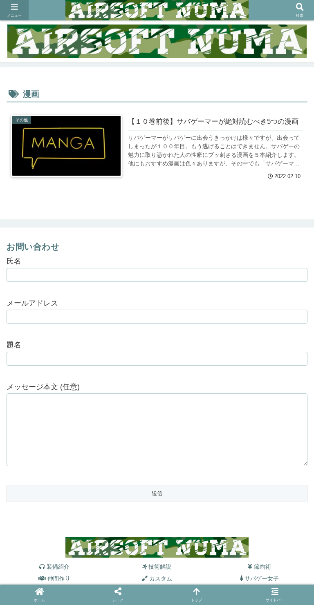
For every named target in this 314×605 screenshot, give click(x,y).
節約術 (261, 566)
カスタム (160, 578)
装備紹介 (57, 566)
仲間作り (58, 578)
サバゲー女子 (261, 578)
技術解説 (159, 566)
